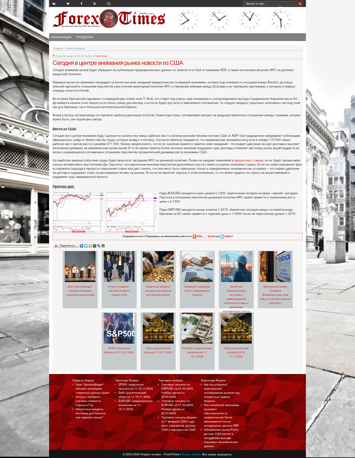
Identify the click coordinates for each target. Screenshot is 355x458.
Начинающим (61, 37)
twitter (228, 236)
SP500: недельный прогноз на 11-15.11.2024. (136, 386)
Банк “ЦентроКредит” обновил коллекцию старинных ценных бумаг (80, 290)
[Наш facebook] (81, 3)
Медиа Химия (191, 454)
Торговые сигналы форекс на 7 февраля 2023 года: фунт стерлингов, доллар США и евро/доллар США (179, 423)
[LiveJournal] (99, 244)
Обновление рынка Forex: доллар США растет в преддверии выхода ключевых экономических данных (221, 437)
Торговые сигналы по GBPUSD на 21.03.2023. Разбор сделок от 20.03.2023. (177, 390)
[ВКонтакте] (82, 244)
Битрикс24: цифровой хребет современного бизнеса (197, 290)
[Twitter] (86, 244)
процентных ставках (248, 160)
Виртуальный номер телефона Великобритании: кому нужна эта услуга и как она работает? (275, 295)
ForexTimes (101, 56)
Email (211, 236)
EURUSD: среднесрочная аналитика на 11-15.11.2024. (197, 352)
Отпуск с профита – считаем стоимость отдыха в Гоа (119, 290)
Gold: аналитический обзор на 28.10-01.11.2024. (236, 352)
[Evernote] (103, 244)
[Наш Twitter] (68, 3)
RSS (199, 236)
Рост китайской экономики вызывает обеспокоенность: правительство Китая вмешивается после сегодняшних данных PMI (221, 415)
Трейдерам (84, 37)
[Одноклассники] (90, 244)
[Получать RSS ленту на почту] (108, 3)
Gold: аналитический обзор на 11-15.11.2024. (134, 394)
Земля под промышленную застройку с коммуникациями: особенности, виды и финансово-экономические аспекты (236, 299)
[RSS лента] (94, 3)
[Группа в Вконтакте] (53, 3)
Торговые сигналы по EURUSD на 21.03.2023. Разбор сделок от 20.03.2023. (177, 407)
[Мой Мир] (94, 244)
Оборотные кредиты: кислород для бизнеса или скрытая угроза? (158, 290)
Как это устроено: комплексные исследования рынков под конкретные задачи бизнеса (221, 392)
